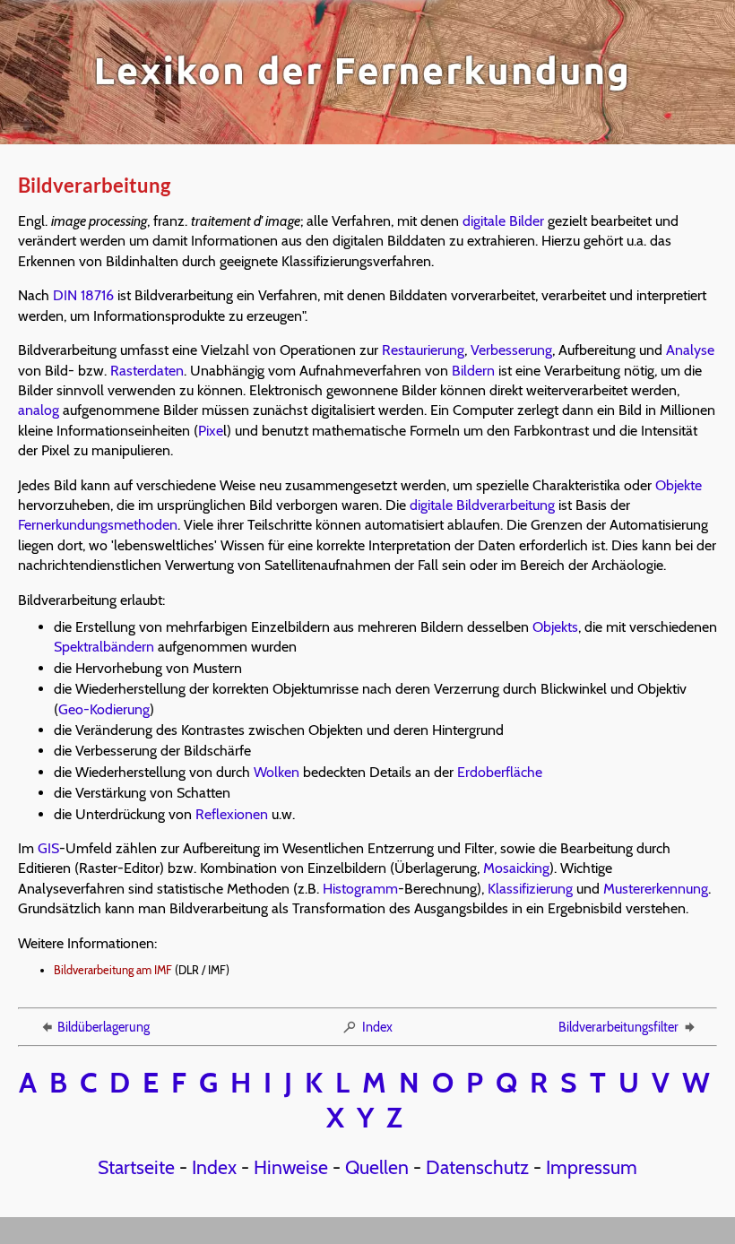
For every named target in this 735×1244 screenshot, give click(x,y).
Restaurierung (423, 350)
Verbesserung (511, 350)
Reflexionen (231, 814)
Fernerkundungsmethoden (97, 524)
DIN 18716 (83, 295)
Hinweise (291, 1167)
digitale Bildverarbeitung (482, 505)
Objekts (555, 626)
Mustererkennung (655, 888)
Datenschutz (477, 1167)
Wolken (276, 772)
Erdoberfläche (499, 772)
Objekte (678, 485)
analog (38, 410)
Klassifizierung (530, 888)
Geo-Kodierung (104, 709)
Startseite (136, 1167)
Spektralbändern (104, 646)
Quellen (377, 1167)
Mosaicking (516, 868)
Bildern (473, 370)
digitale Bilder (503, 220)
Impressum (591, 1167)
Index (377, 1027)
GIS (48, 848)
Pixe (210, 430)
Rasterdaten (147, 370)
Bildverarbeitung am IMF (113, 970)
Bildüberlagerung (103, 1027)
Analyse (690, 350)
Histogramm (360, 888)
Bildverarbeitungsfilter (618, 1027)
